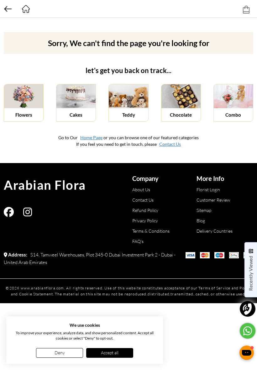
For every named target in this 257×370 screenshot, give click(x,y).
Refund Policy (145, 210)
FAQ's (138, 241)
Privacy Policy (145, 220)
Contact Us (170, 144)
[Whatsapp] (247, 331)
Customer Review (213, 200)
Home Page (91, 137)
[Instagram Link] (27, 214)
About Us (141, 189)
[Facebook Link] (9, 214)
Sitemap (204, 210)
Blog (201, 220)
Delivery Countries (215, 231)
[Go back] (7, 8)
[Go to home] (25, 8)
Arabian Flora (45, 185)
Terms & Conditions (151, 231)
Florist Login (208, 189)
